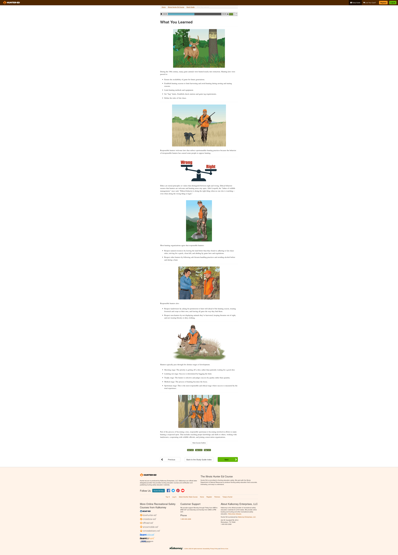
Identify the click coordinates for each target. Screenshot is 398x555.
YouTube (182, 490)
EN (236, 13)
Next (226, 459)
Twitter (173, 490)
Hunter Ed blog (158, 491)
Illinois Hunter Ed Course (176, 7)
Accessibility (206, 548)
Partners (217, 497)
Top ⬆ (168, 497)
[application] (199, 14)
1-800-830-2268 (185, 519)
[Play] (161, 14)
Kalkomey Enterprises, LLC (247, 517)
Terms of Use (224, 548)
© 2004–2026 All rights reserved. (193, 548)
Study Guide (356, 3)
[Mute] (227, 14)
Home (164, 7)
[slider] (232, 14)
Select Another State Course (188, 497)
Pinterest (178, 490)
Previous (171, 459)
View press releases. (235, 514)
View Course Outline (199, 443)
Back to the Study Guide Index (199, 459)
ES (236, 15)
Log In (393, 3)
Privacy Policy (214, 548)
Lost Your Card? (370, 3)
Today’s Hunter (227, 497)
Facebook (168, 490)
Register (383, 3)
